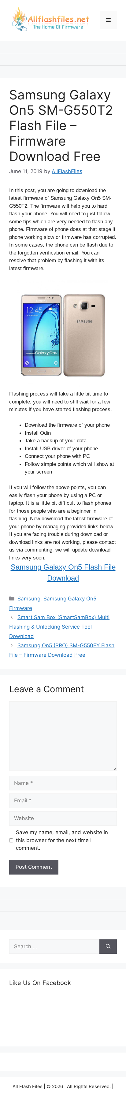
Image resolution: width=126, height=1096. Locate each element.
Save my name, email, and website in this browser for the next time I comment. (62, 840)
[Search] (108, 946)
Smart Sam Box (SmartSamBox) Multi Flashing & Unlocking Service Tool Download (59, 626)
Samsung (28, 599)
